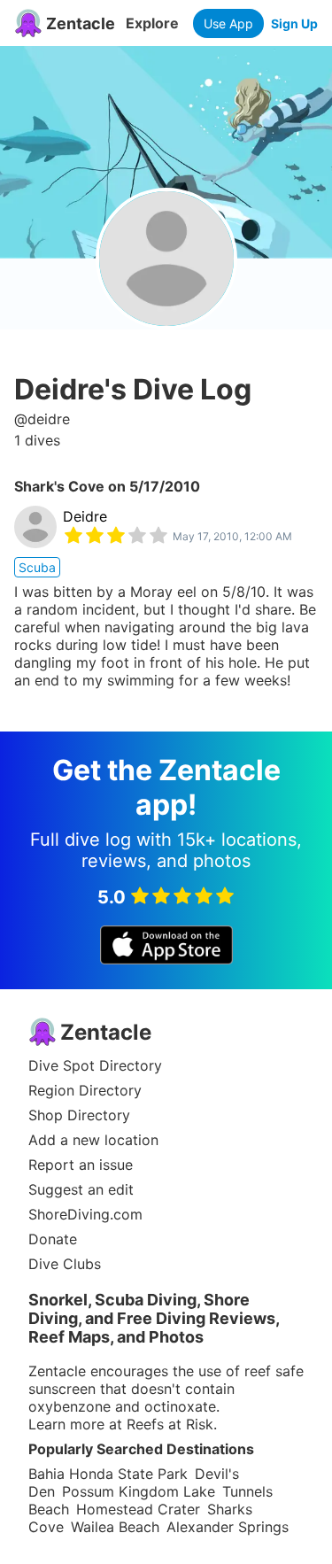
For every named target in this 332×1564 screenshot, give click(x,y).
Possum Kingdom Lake (138, 1491)
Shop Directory (79, 1115)
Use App (228, 23)
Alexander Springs (227, 1527)
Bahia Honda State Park (108, 1474)
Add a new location (93, 1140)
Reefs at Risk (170, 1424)
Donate (52, 1239)
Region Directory (85, 1090)
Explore (152, 23)
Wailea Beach (115, 1527)
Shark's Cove (59, 486)
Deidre (85, 516)
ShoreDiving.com (85, 1214)
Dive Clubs (64, 1264)
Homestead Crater (138, 1509)
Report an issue (80, 1164)
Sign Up (294, 23)
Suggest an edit (81, 1189)
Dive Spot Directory (95, 1065)
